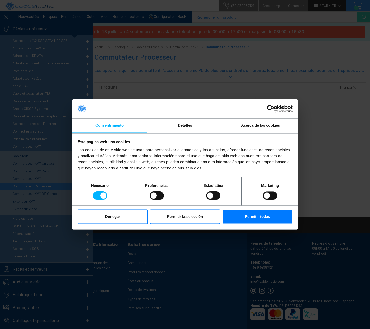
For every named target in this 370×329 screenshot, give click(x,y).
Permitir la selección (185, 216)
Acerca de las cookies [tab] (260, 125)
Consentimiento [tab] (109, 125)
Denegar (112, 216)
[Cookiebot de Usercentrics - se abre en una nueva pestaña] (271, 109)
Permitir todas (257, 216)
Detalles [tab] (185, 125)
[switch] (157, 196)
